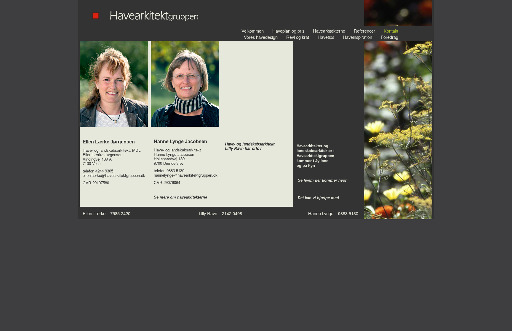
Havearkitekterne (329, 31)
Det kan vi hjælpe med (318, 198)
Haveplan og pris (288, 31)
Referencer (364, 31)
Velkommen (252, 31)
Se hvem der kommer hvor (322, 180)
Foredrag (389, 37)
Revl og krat (297, 37)
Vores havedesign (261, 37)
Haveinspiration (357, 37)
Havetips (326, 37)
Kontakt (391, 31)
